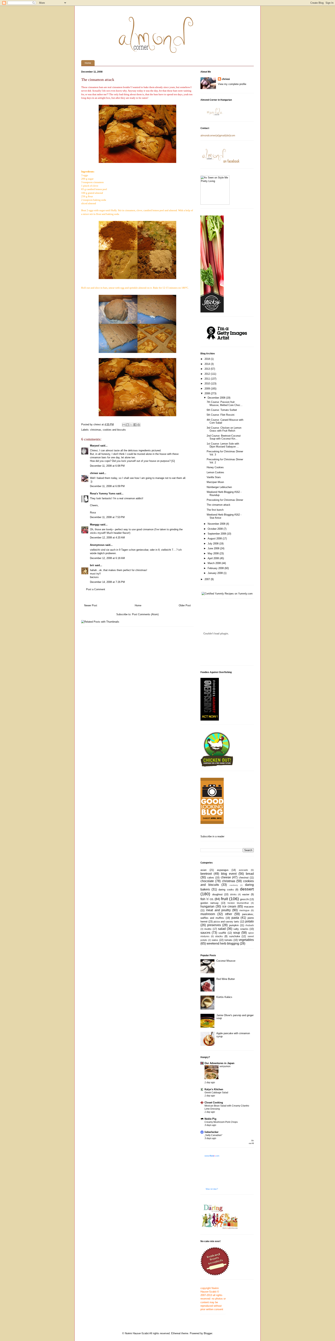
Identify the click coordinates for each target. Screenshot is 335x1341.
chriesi (94, 473)
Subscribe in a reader (212, 836)
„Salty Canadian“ (213, 1135)
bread (250, 873)
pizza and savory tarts (226, 921)
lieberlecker (211, 1132)
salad (222, 928)
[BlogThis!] (128, 425)
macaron (249, 906)
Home (88, 63)
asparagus (223, 870)
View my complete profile (232, 84)
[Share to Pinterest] (139, 425)
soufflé (222, 932)
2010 (208, 383)
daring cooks (226, 889)
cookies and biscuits (114, 429)
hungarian (207, 906)
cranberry (234, 885)
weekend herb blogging (223, 943)
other (228, 914)
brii (92, 565)
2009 (208, 388)
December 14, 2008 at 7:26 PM (107, 582)
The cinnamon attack (218, 504)
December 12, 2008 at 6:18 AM (107, 558)
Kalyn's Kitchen (214, 1089)
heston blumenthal (238, 903)
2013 (208, 368)
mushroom (207, 914)
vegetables (246, 939)
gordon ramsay (209, 902)
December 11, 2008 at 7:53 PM (107, 517)
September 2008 (217, 533)
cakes (210, 877)
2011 (208, 378)
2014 (208, 364)
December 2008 (217, 397)
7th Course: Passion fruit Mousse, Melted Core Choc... (225, 404)
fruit (224, 898)
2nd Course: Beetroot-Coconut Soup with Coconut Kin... (224, 437)
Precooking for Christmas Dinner (225, 499)
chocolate (207, 881)
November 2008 (217, 523)
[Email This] (124, 425)
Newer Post (90, 605)
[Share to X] (131, 425)
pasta (235, 917)
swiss (215, 940)
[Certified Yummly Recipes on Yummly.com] (227, 593)
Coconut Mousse (225, 960)
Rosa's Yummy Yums (102, 493)
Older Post (185, 605)
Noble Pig (210, 1118)
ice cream (229, 906)
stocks (219, 936)
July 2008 (213, 543)
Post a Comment (95, 589)
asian (203, 870)
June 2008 (214, 548)
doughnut (217, 894)
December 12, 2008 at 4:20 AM (107, 537)
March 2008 (215, 563)
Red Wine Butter (225, 979)
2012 (208, 373)
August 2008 (215, 538)
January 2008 (216, 573)
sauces (205, 932)
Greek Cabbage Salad (216, 1092)
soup (236, 932)
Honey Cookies (215, 467)
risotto (207, 928)
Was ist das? (212, 1189)
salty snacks (240, 928)
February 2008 (216, 568)
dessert (247, 889)
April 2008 (214, 558)
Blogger (208, 1333)
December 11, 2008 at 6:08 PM (107, 465)
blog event (229, 873)
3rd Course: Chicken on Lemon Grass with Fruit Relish (224, 429)
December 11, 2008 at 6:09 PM (107, 486)
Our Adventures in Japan (219, 1063)
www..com (212, 1156)
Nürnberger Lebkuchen (219, 487)
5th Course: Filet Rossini (220, 414)
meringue (244, 910)
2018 (208, 358)
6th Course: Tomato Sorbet (222, 409)
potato (249, 921)
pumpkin (234, 925)
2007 (208, 579)
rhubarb (249, 925)
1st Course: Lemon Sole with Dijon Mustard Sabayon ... (223, 445)
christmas (95, 429)
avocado (243, 870)
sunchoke (234, 936)
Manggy (94, 524)
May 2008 (213, 553)
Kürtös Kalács (224, 997)
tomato (228, 940)
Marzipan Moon (215, 482)
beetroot (206, 873)
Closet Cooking (214, 1102)
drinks (233, 894)
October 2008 (216, 528)
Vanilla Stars (214, 477)
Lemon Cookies (215, 472)
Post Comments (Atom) (145, 614)
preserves (214, 925)
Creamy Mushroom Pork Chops (221, 1122)
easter (245, 894)
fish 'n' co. (207, 899)
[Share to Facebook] (135, 425)
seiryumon (225, 1066)
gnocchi (244, 899)
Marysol (94, 445)
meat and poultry (218, 910)
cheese (226, 877)
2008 (208, 393)
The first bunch (215, 509)
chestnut (244, 877)
